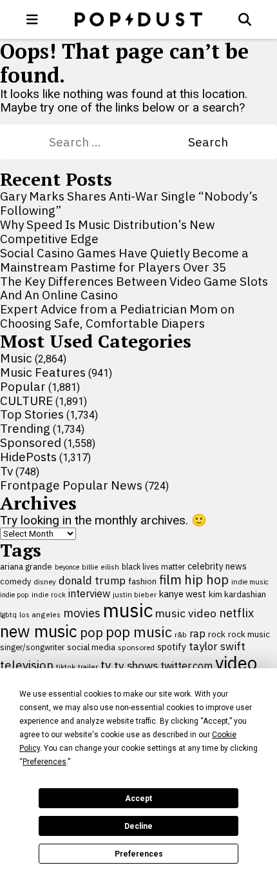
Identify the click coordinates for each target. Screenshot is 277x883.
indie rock (49, 594)
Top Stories (32, 414)
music (128, 610)
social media (91, 647)
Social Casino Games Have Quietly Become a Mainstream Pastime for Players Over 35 (124, 260)
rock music (249, 634)
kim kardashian (237, 594)
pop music (139, 632)
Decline (138, 826)
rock (216, 634)
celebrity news (217, 566)
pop (91, 632)
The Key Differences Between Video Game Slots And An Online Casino (134, 288)
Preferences (139, 853)
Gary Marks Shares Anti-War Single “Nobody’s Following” (129, 203)
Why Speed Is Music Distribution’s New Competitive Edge (107, 231)
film (170, 579)
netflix (236, 612)
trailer (88, 666)
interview (89, 593)
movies (81, 613)
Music (16, 358)
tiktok (65, 666)
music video (185, 613)
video (236, 663)
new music (38, 631)
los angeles (40, 614)
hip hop (206, 579)
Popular (23, 386)
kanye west (182, 594)
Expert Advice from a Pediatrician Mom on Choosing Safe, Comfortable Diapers (117, 316)
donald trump (92, 580)
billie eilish (100, 566)
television (26, 665)
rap (197, 633)
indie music (250, 581)
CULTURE (26, 400)
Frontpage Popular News (71, 485)
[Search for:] (118, 142)
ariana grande (26, 566)
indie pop (14, 594)
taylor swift (217, 646)
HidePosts (28, 456)
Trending (25, 428)
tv (105, 665)
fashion (142, 581)
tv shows (136, 665)
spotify (171, 646)
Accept (138, 798)
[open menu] (32, 19)
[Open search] (244, 19)
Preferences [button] (44, 761)
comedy (15, 581)
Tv (6, 471)
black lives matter (153, 566)
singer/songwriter (32, 647)
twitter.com (186, 665)
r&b (181, 634)
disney (44, 581)
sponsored (136, 647)
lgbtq (8, 614)
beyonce (67, 566)
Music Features (43, 372)
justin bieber (135, 594)
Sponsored (30, 442)
